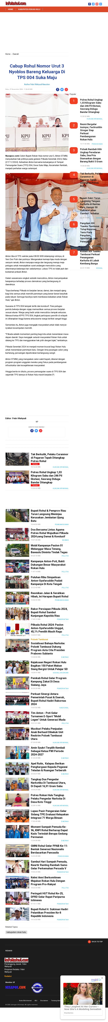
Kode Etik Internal (25, 1000)
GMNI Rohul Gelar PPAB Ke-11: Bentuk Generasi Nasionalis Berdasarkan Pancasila (49, 849)
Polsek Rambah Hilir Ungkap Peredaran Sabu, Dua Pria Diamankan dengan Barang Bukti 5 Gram (91, 155)
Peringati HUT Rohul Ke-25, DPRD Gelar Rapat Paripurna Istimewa (48, 897)
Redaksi (8, 976)
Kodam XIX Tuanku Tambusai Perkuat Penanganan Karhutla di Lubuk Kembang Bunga (90, 257)
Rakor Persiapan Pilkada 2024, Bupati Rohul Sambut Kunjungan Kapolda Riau (49, 612)
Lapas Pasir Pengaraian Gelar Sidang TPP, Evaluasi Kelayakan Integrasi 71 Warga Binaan (50, 814)
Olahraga (98, 246)
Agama (65, 540)
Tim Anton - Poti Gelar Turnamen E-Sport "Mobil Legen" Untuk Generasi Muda (48, 716)
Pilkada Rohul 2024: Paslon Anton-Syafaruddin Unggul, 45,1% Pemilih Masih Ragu (47, 628)
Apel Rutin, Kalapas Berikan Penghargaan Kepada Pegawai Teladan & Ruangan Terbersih (49, 767)
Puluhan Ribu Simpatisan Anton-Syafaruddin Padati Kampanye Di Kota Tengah (46, 581)
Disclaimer (44, 1000)
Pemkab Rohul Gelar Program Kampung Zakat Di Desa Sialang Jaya (49, 681)
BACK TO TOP (97, 942)
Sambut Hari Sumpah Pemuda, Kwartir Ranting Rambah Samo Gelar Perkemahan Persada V (49, 865)
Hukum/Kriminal (61, 467)
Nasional (64, 708)
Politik (65, 556)
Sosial (99, 218)
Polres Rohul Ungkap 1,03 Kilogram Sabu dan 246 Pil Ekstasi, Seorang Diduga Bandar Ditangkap (91, 105)
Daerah (16, 54)
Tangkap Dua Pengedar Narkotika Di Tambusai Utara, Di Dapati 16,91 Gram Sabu (48, 783)
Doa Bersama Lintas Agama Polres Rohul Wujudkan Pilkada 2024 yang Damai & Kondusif (49, 533)
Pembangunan (62, 524)
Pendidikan (63, 856)
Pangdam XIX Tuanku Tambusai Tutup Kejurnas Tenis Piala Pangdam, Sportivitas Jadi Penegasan (89, 232)
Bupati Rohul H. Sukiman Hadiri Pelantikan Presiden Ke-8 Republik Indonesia (49, 913)
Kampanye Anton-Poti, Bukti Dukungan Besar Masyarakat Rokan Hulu (48, 565)
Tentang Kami (56, 1000)
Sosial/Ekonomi (61, 673)
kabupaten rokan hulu (29, 9)
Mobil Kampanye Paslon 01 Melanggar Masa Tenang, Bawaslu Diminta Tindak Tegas (49, 549)
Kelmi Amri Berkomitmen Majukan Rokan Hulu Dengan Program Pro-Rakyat (48, 881)
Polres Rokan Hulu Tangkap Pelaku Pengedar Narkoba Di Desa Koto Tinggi (48, 799)
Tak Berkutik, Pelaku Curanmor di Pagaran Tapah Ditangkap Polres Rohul (49, 458)
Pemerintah (63, 619)
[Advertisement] (54, 33)
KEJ (36, 1000)
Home (10, 9)
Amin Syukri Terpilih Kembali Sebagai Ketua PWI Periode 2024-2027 (48, 751)
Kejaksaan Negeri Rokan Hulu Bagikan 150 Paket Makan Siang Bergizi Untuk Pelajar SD (49, 666)
